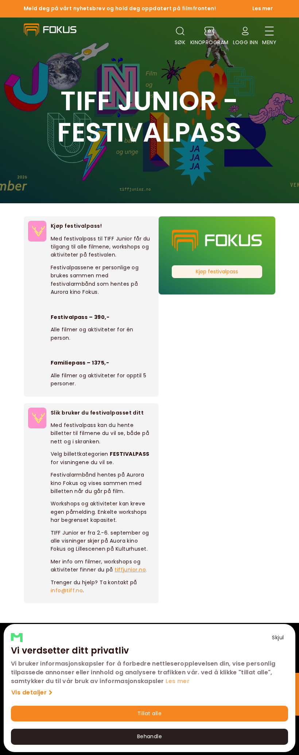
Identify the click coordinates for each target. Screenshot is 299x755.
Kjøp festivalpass (217, 271)
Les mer (178, 681)
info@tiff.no (67, 590)
